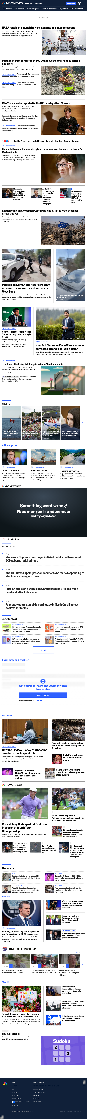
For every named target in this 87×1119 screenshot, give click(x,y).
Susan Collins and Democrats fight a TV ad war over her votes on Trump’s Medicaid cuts (42, 150)
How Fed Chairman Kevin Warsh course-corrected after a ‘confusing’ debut (60, 347)
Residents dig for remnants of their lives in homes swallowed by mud (20, 75)
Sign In (39, 700)
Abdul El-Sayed (38, 141)
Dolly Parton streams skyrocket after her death (73, 757)
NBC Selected (37, 1102)
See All (43, 650)
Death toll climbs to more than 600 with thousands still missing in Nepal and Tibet (41, 62)
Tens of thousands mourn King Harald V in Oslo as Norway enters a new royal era (21, 1015)
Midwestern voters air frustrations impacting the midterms (69, 972)
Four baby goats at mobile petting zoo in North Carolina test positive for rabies (42, 606)
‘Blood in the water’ (11, 470)
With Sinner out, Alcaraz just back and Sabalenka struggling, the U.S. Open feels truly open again (77, 851)
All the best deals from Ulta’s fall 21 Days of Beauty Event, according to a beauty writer (69, 641)
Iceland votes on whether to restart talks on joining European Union (73, 1018)
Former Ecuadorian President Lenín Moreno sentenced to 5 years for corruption (72, 989)
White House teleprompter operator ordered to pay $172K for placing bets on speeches (72, 904)
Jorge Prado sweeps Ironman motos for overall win (49, 849)
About (13, 1083)
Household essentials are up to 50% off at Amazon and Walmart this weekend (69, 629)
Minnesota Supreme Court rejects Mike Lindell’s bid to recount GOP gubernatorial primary (43, 558)
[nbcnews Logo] (5, 1083)
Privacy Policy (16, 1098)
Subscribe (36, 1095)
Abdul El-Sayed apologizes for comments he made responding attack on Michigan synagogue (48, 196)
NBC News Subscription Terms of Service (46, 1086)
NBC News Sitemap (38, 1089)
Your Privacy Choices (22, 1102)
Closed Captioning (38, 1092)
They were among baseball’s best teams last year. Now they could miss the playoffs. (20, 847)
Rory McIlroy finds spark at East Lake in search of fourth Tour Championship (25, 827)
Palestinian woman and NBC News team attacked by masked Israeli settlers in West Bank (26, 288)
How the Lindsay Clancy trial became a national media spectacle (24, 751)
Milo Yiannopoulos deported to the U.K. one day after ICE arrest (36, 103)
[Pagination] (76, 952)
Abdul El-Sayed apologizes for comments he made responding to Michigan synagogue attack (45, 574)
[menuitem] (28, 3)
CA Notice (15, 1105)
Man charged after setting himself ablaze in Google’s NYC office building (70, 772)
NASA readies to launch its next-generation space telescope (38, 27)
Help (13, 1089)
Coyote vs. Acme (39, 470)
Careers (14, 1092)
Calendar (75, 141)
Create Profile (43, 695)
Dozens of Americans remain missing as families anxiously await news (19, 84)
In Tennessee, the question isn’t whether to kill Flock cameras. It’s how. (77, 196)
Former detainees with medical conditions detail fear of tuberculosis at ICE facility (20, 127)
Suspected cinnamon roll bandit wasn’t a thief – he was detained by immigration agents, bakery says (20, 118)
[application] (64, 42)
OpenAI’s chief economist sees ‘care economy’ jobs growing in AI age (16, 334)
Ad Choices (15, 1095)
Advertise (36, 1098)
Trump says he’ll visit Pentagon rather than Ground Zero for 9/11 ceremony (70, 919)
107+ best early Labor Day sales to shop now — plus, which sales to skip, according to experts (26, 641)
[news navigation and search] (84, 3)
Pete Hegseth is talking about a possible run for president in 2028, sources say (20, 932)
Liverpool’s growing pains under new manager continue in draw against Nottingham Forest (73, 833)
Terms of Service (38, 1083)
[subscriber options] (79, 3)
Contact (14, 1086)
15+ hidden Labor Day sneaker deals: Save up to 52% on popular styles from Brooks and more (26, 629)
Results (67, 141)
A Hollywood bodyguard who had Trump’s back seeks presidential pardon (73, 935)
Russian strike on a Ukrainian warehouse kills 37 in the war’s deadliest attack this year (40, 212)
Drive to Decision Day (54, 141)
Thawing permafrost (69, 470)
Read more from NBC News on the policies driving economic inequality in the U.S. (19, 378)
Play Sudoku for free (12, 1033)
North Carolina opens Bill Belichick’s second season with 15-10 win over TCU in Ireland (68, 818)
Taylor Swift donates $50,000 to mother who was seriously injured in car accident (28, 774)
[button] (64, 42)
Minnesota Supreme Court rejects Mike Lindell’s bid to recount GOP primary (19, 194)
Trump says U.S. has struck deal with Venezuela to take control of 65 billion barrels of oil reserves (73, 1004)
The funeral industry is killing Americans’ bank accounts (32, 364)
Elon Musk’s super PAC (22, 141)
